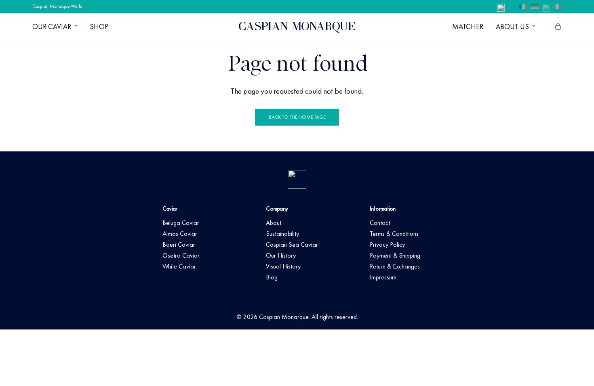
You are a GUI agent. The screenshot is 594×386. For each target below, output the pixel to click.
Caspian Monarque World (57, 6)
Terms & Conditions (394, 233)
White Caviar (179, 266)
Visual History (283, 266)
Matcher (467, 26)
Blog (272, 277)
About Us (512, 26)
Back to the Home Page (297, 117)
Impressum (383, 277)
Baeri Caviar (178, 244)
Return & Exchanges (395, 266)
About (273, 222)
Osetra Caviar (181, 255)
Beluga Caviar (180, 222)
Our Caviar (51, 26)
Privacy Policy (387, 244)
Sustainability (282, 233)
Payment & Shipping (395, 255)
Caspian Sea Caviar (292, 244)
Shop (99, 26)
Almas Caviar (179, 233)
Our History (281, 255)
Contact (380, 222)
